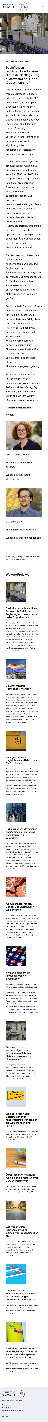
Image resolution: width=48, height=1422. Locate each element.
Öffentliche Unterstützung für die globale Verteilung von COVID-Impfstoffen (22, 1177)
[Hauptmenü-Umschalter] (43, 6)
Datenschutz (6, 1407)
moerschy (11, 557)
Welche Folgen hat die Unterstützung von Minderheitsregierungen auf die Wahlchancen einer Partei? (21, 1119)
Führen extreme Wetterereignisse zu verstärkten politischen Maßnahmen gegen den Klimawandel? (19, 1053)
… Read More (14, 651)
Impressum (6, 1405)
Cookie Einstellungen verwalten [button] (12, 1410)
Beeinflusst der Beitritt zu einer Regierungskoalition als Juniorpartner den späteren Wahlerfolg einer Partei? (22, 1353)
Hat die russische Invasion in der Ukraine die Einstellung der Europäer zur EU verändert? (21, 833)
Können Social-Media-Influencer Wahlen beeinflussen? (18, 975)
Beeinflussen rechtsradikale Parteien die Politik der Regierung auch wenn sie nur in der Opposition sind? (22, 613)
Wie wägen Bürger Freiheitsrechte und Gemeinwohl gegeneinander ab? (22, 1231)
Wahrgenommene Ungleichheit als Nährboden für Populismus (21, 760)
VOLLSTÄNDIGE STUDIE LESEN (19, 408)
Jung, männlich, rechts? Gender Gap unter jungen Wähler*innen (20, 906)
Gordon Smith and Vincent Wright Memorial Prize (21, 396)
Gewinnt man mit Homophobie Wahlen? (18, 687)
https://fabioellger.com (28, 537)
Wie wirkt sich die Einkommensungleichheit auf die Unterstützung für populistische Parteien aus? (22, 1295)
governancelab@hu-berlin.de (12, 1400)
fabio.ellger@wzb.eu (24, 529)
